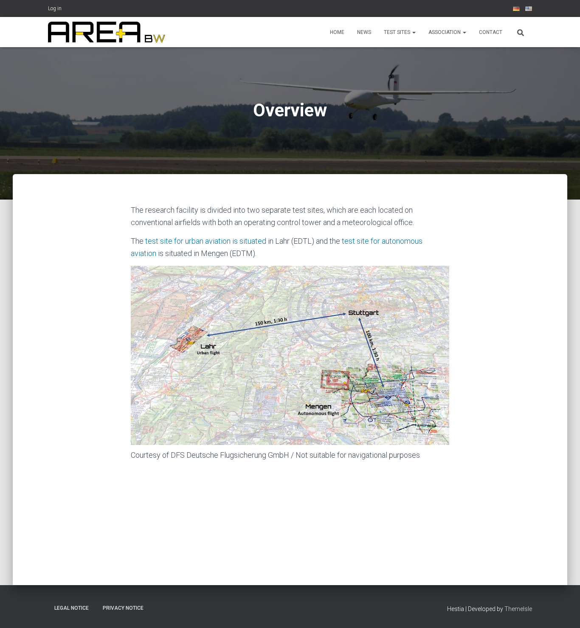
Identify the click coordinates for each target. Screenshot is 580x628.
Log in (55, 8)
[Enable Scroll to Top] (563, 611)
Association (445, 32)
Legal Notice (71, 608)
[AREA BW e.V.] (107, 32)
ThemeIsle (518, 608)
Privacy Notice (123, 608)
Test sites (397, 32)
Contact (490, 32)
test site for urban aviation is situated (205, 241)
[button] (413, 32)
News (364, 32)
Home (337, 32)
